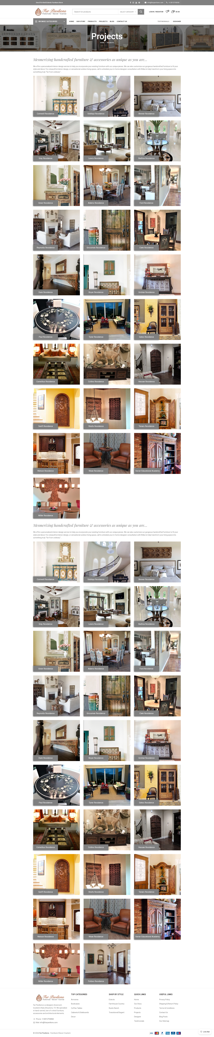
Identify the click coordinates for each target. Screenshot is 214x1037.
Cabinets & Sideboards (80, 1012)
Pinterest (139, 2)
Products (137, 1008)
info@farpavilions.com (155, 2)
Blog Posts (163, 1017)
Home (102, 43)
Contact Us (163, 1012)
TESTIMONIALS (163, 21)
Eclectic (112, 1000)
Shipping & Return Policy (168, 1004)
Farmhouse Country (116, 1004)
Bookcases (75, 1004)
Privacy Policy (164, 1000)
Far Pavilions (44, 1033)
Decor (73, 1017)
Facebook (130, 2)
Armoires (74, 1000)
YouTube (136, 2)
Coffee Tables (76, 1008)
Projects (137, 1012)
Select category (127, 12)
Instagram (133, 2)
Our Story (138, 1004)
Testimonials (139, 1021)
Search (141, 12)
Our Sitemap (164, 1021)
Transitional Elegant (116, 1012)
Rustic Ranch (114, 1008)
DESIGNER (177, 21)
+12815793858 (174, 2)
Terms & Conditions (166, 1008)
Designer (137, 1017)
